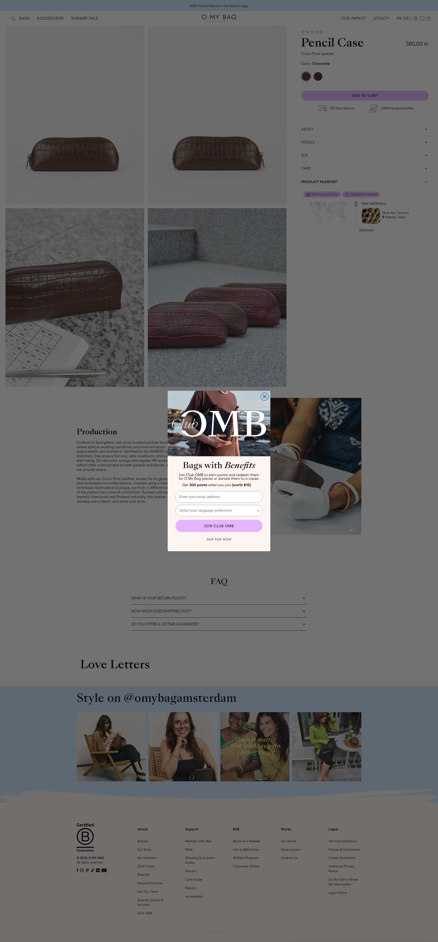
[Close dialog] (265, 397)
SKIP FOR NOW (219, 539)
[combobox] (217, 510)
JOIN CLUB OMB (219, 526)
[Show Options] (258, 510)
